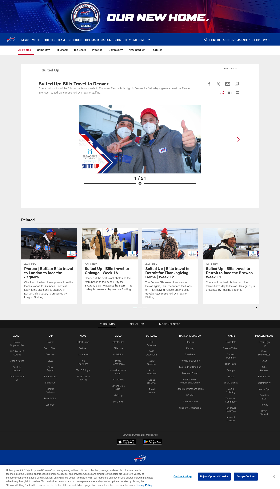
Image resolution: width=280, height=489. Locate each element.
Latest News (83, 342)
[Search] (205, 39)
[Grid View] (230, 93)
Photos (264, 404)
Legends (50, 404)
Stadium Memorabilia (190, 407)
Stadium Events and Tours (190, 388)
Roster (50, 342)
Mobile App (264, 389)
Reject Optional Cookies (214, 476)
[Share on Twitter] (218, 86)
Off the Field (118, 379)
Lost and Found (190, 373)
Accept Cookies (246, 476)
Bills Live (118, 348)
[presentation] (257, 309)
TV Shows (118, 401)
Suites (231, 376)
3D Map (190, 395)
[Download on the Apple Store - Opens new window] (126, 442)
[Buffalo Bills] (140, 459)
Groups (231, 370)
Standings (50, 382)
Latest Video (118, 342)
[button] (135, 308)
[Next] (238, 139)
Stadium (190, 342)
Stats (50, 360)
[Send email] (228, 86)
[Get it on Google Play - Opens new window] (152, 443)
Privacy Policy (144, 485)
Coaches (50, 354)
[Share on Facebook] (209, 86)
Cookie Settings (183, 476)
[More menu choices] (148, 39)
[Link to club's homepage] (10, 39)
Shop (264, 360)
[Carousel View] (222, 93)
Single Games (231, 382)
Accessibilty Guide (190, 360)
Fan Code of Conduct (190, 367)
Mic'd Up (118, 395)
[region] (140, 477)
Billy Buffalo (264, 376)
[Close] (274, 476)
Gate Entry (190, 354)
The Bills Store (190, 401)
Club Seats (230, 364)
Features (83, 348)
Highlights (118, 354)
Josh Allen (83, 354)
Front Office (50, 398)
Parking (190, 348)
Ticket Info (231, 342)
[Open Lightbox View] (140, 147)
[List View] (237, 93)
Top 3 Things (83, 370)
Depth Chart (50, 348)
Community (264, 382)
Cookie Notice (17, 360)
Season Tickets (230, 348)
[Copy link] (237, 84)
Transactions (50, 376)
